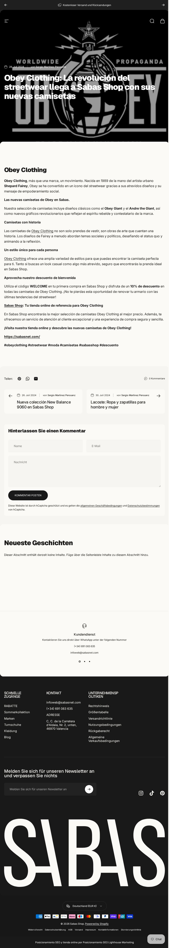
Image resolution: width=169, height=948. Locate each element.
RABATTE (11, 706)
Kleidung (10, 731)
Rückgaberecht (99, 731)
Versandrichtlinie (100, 718)
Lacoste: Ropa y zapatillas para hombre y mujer (118, 404)
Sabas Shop (13, 305)
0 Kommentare (157, 378)
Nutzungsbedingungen (104, 725)
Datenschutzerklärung (55, 930)
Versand (79, 930)
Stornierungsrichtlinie (131, 930)
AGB (70, 930)
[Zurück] (5, 5)
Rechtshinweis (98, 706)
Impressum (90, 930)
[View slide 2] (84, 661)
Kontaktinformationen (108, 930)
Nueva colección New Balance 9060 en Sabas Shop (44, 404)
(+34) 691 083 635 (59, 709)
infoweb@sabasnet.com (63, 702)
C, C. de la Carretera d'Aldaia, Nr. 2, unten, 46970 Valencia (61, 725)
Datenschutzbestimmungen (144, 505)
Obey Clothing (42, 231)
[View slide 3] (89, 661)
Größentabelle (98, 712)
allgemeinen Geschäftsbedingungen (101, 505)
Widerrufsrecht (35, 930)
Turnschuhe (12, 725)
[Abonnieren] (89, 789)
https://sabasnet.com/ (22, 337)
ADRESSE (53, 715)
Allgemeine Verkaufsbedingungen (104, 739)
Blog (7, 737)
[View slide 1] (79, 661)
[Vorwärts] (163, 5)
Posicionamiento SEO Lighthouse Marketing (108, 942)
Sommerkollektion (17, 712)
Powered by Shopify (97, 923)
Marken (9, 718)
